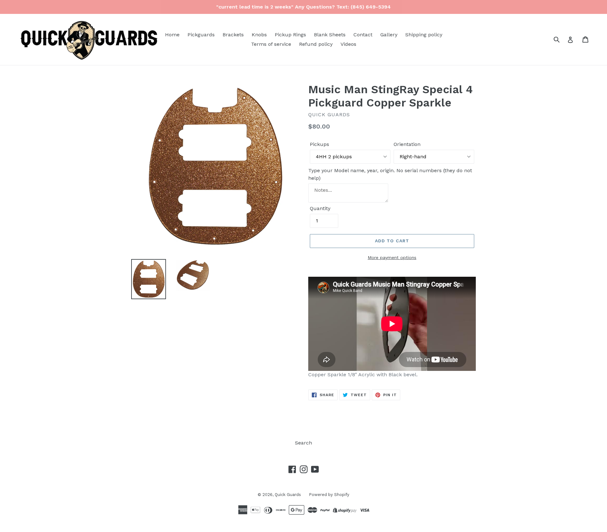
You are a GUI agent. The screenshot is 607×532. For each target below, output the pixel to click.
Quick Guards (288, 494)
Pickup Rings (290, 35)
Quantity (320, 208)
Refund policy (316, 44)
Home (172, 35)
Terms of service (271, 44)
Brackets (233, 35)
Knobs (259, 35)
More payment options (392, 257)
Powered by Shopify (329, 494)
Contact (362, 35)
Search (303, 443)
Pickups (319, 144)
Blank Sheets (330, 35)
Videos (348, 44)
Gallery (388, 35)
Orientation (407, 144)
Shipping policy (423, 35)
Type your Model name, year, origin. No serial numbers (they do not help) (390, 174)
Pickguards (201, 35)
